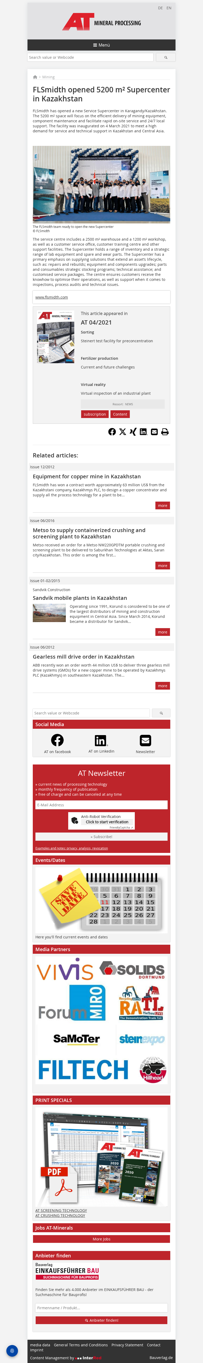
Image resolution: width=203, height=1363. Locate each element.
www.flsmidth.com (51, 297)
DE (160, 7)
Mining (48, 76)
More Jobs (101, 1238)
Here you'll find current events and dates (71, 936)
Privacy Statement (127, 1344)
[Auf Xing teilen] (133, 434)
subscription (95, 414)
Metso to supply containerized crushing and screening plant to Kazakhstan (89, 533)
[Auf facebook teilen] (112, 434)
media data (40, 1344)
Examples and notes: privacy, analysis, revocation (71, 848)
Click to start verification (107, 821)
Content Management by (52, 1357)
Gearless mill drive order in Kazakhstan (84, 656)
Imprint (36, 1349)
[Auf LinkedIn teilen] (144, 434)
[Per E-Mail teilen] (154, 431)
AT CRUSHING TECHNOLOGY (60, 1215)
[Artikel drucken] (165, 431)
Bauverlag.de (161, 1357)
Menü (104, 45)
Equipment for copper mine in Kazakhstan (87, 476)
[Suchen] (166, 57)
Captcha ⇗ (121, 827)
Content (120, 414)
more (162, 505)
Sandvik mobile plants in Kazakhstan (80, 597)
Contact (153, 1344)
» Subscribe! (101, 836)
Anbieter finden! (103, 1320)
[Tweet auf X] (122, 434)
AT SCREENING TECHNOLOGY (61, 1210)
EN (169, 7)
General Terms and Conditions (81, 1344)
